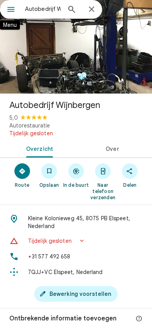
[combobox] (43, 9)
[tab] (38, 148)
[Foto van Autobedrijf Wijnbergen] (76, 47)
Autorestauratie (29, 125)
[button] (76, 241)
